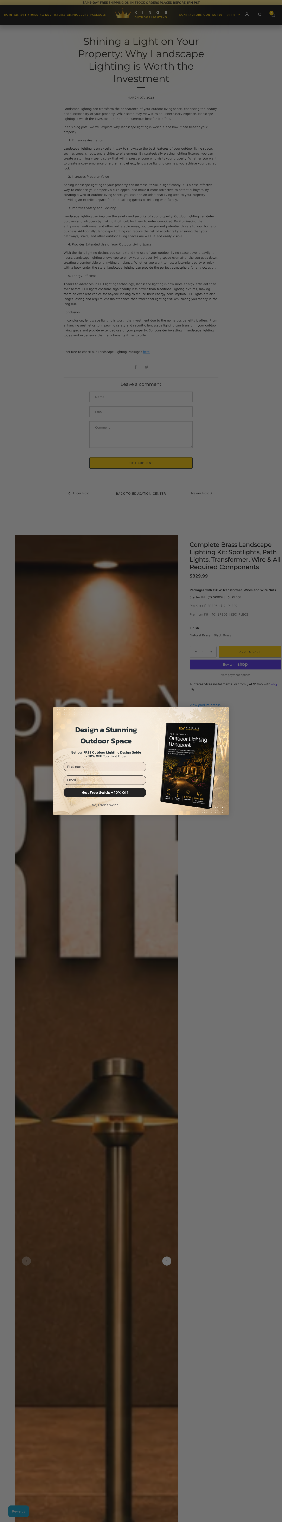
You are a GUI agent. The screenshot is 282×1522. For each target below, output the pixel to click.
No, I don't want (105, 805)
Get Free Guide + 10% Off (105, 792)
